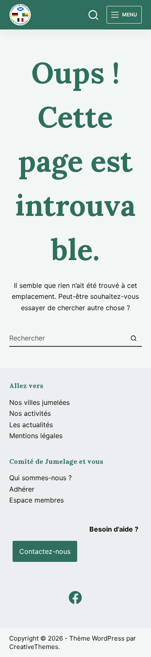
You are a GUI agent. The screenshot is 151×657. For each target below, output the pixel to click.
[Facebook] (75, 597)
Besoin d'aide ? (113, 529)
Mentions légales (35, 435)
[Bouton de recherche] (133, 338)
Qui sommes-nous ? (40, 477)
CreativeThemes (33, 647)
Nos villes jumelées (39, 402)
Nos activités (30, 413)
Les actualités (31, 424)
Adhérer (21, 489)
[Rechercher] (93, 15)
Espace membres (36, 500)
